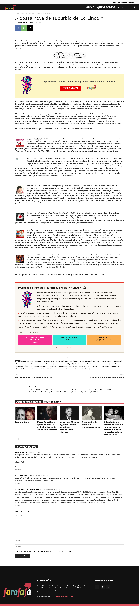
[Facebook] (118, 7)
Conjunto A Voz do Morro (31, 364)
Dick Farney (49, 364)
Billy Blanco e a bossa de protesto (107, 377)
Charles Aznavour (106, 361)
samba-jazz (58, 368)
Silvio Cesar (85, 368)
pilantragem (33, 368)
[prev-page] (16, 439)
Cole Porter (19, 364)
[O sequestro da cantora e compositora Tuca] (92, 413)
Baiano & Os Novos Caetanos (82, 361)
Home (17, 13)
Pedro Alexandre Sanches (25, 22)
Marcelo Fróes (73, 366)
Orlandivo (95, 366)
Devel (42, 364)
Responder (18, 469)
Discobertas (58, 364)
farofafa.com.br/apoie (75, 348)
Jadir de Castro (114, 364)
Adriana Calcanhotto (27, 361)
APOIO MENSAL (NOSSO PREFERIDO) (34, 340)
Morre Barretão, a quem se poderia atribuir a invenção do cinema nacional (47, 426)
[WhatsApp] (24, 28)
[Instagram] (122, 7)
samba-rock (67, 368)
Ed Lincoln (88, 364)
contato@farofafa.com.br (63, 596)
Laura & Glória (22, 422)
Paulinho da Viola (116, 366)
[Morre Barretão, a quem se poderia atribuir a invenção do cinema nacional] (47, 413)
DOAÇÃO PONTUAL (69, 339)
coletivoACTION (21, 452)
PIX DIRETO (104, 339)
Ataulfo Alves (68, 361)
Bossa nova (24, 13)
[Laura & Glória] (25, 413)
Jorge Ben (29, 366)
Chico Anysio (117, 361)
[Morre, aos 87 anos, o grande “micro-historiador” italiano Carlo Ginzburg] (69, 413)
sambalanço (76, 368)
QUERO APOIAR (71, 88)
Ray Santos (42, 368)
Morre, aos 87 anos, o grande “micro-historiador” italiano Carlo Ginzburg (69, 427)
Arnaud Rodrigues (49, 361)
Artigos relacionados (28, 401)
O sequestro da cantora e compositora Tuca (91, 424)
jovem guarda (52, 366)
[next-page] (19, 439)
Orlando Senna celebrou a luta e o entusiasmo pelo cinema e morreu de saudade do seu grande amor (113, 428)
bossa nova (96, 361)
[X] (126, 7)
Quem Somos (106, 7)
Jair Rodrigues (20, 366)
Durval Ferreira (79, 364)
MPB (89, 366)
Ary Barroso (59, 361)
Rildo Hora (50, 368)
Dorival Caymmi (68, 364)
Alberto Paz (38, 361)
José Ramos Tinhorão (40, 366)
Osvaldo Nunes (105, 366)
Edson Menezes (98, 364)
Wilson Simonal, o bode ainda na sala (34, 377)
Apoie (90, 7)
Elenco (106, 364)
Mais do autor (52, 401)
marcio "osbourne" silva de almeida (28, 489)
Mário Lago (82, 366)
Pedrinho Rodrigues (21, 368)
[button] (134, 7)
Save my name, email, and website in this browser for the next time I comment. (44, 551)
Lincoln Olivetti (63, 366)
